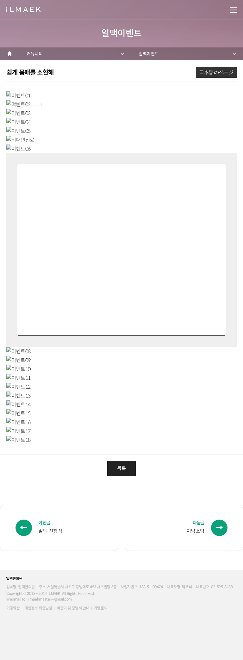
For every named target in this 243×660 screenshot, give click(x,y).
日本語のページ (216, 72)
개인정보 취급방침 (38, 608)
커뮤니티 (34, 54)
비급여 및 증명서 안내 (73, 608)
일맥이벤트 (149, 54)
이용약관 (13, 608)
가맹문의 (100, 608)
